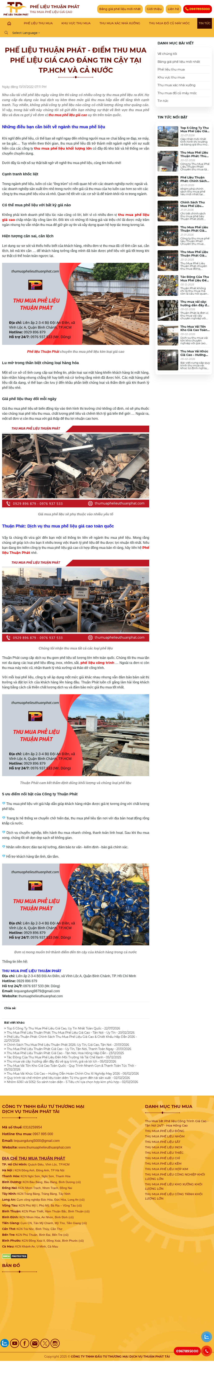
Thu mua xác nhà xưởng (176, 85)
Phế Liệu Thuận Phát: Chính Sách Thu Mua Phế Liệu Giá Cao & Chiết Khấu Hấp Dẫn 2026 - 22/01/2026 (70, 1038)
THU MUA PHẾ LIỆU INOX (163, 1147)
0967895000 (199, 9)
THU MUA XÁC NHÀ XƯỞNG (119, 23)
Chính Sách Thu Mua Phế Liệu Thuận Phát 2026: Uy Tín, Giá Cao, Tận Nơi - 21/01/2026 (67, 1045)
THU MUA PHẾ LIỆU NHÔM (165, 1136)
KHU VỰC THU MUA (75, 23)
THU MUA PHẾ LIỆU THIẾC (164, 1153)
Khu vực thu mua (171, 77)
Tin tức (163, 101)
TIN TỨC (204, 23)
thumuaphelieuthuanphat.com (49, 1147)
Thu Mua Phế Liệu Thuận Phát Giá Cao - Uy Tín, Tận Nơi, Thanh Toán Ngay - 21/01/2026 (68, 1049)
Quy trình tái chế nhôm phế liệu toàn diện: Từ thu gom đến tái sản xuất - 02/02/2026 (68, 1078)
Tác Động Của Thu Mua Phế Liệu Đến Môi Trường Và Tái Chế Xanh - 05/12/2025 (63, 1057)
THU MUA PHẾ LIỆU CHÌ (162, 1158)
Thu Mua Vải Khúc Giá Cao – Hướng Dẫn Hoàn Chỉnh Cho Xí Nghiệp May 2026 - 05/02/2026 (72, 1074)
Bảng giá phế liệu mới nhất (120, 9)
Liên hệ (173, 9)
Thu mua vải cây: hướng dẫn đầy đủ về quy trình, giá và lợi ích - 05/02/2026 (61, 1061)
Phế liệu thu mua (171, 69)
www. (22, 1147)
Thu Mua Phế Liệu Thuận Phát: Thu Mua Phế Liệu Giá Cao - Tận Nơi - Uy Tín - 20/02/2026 (70, 1032)
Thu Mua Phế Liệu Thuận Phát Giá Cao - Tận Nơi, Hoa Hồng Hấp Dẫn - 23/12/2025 (65, 1053)
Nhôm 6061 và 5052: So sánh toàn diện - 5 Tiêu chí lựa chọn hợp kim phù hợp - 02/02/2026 (72, 1082)
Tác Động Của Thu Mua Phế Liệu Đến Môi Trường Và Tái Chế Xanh (194, 282)
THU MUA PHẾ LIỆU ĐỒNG (164, 1131)
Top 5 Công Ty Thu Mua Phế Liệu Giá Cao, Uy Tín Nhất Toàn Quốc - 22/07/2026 (63, 1028)
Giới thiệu (154, 9)
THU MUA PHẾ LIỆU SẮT (162, 1142)
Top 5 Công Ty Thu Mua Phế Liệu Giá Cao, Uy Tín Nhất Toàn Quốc (194, 133)
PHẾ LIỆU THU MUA (38, 23)
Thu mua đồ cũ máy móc (177, 93)
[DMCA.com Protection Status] (14, 1256)
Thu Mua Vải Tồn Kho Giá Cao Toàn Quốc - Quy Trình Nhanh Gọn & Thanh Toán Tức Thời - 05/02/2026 (70, 1067)
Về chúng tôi (167, 54)
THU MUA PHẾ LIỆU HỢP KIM (166, 1169)
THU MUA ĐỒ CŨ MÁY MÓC (169, 23)
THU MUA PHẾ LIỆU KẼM (163, 1163)
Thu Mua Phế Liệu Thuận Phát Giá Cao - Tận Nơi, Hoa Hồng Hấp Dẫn (194, 257)
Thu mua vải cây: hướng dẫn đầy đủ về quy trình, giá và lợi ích (195, 307)
